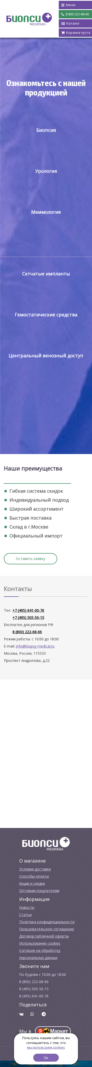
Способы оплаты (34, 876)
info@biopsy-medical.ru (35, 646)
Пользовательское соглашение (46, 928)
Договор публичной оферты (44, 936)
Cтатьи (25, 914)
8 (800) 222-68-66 (27, 631)
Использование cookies (39, 943)
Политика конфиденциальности (47, 921)
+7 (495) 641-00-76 (28, 610)
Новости (26, 907)
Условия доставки (35, 869)
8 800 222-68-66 (77, 14)
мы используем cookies (46, 1047)
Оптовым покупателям (39, 890)
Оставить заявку (30, 558)
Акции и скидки (32, 883)
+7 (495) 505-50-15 (28, 617)
